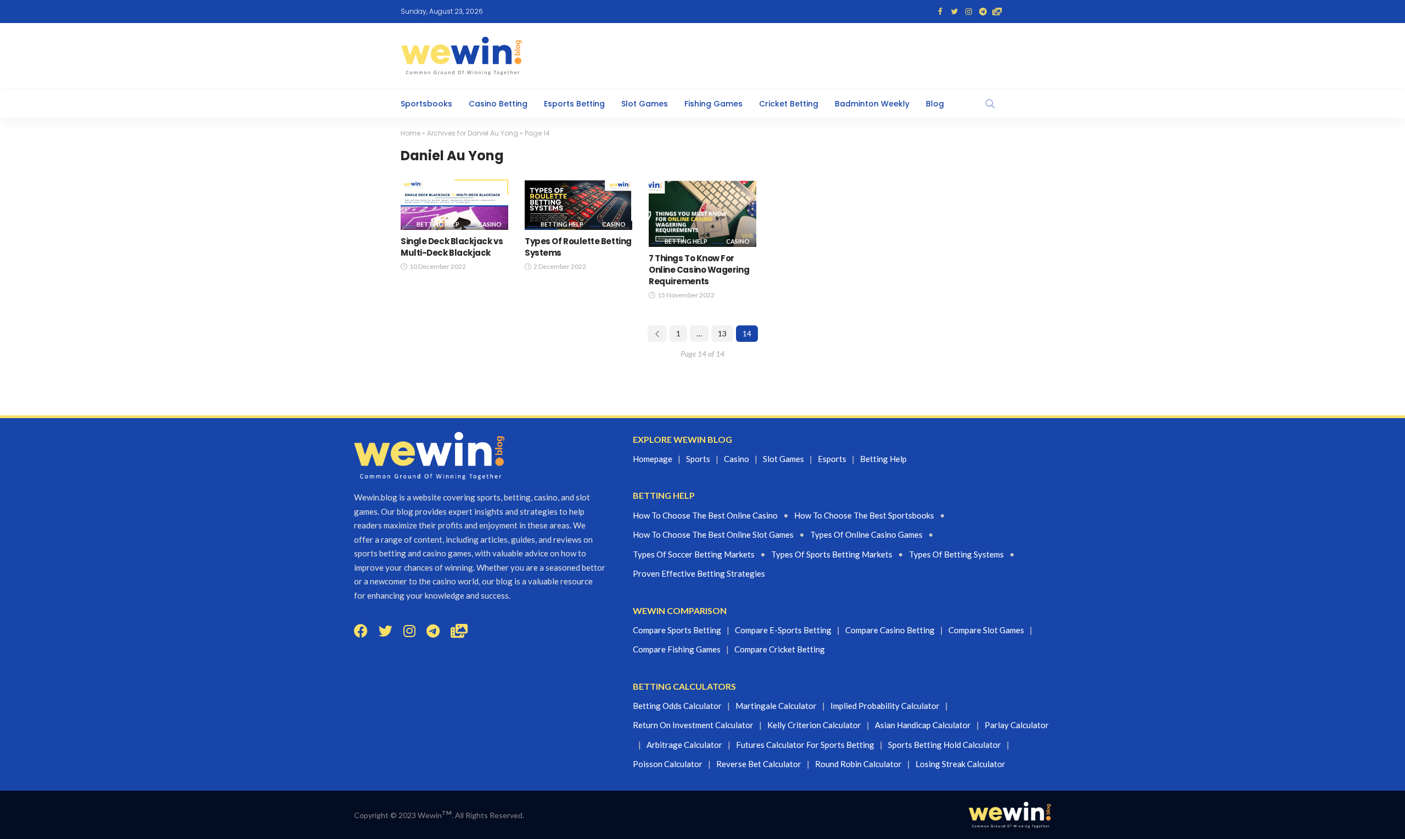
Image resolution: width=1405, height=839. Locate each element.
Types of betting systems (956, 554)
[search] (990, 103)
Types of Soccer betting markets (694, 554)
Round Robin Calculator (858, 764)
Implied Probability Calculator (885, 706)
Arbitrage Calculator (684, 745)
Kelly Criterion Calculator (814, 725)
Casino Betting (498, 103)
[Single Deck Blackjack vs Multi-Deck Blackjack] (454, 204)
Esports (832, 459)
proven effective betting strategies (699, 573)
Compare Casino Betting (890, 630)
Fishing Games (713, 103)
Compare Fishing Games (677, 649)
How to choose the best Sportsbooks (864, 515)
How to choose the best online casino (705, 515)
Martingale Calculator (776, 706)
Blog (935, 103)
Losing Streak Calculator (960, 764)
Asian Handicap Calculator (923, 725)
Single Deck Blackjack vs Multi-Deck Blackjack (452, 246)
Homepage (652, 459)
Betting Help (438, 224)
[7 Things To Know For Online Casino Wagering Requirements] (702, 213)
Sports (698, 459)
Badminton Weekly (872, 103)
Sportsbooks (426, 103)
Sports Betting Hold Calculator (944, 745)
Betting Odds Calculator (677, 706)
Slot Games (644, 103)
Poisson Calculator (667, 764)
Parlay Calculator (1017, 725)
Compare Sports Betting (677, 630)
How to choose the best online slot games (713, 534)
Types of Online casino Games (866, 534)
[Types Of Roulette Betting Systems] (578, 204)
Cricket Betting (788, 103)
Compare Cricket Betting (779, 649)
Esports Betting (574, 103)
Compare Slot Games (986, 630)
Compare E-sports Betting (783, 630)
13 (722, 333)
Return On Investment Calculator (693, 725)
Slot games (783, 459)
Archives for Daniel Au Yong (472, 133)
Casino (490, 224)
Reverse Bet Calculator (758, 764)
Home (410, 133)
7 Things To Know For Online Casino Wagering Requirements (699, 269)
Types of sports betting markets (831, 554)
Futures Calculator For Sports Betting (805, 745)
